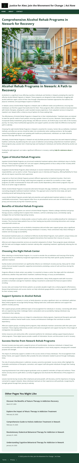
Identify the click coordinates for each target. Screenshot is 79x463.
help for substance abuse (63, 150)
